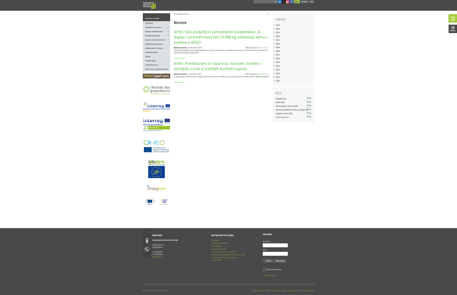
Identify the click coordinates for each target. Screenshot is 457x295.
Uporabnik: (266, 241)
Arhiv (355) (280, 102)
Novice (187, 14)
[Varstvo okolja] (149, 4)
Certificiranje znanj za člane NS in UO (224, 257)
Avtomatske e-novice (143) (287, 106)
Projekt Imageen (150, 61)
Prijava (268, 261)
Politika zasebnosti (272, 291)
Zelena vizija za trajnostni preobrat (156, 69)
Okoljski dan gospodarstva (153, 44)
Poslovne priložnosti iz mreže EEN (223, 252)
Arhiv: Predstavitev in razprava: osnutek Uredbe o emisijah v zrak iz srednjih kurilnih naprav (217, 66)
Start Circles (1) (282, 117)
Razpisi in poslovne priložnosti (155, 40)
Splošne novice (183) (284, 113)
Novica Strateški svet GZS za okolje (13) (292, 110)
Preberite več (179, 58)
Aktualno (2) (281, 98)
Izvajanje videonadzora (289, 291)
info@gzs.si (158, 257)
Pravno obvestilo (257, 291)
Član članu (214, 240)
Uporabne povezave (218, 249)
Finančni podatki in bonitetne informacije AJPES (228, 255)
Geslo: (265, 250)
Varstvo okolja (152, 18)
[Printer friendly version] (268, 14)
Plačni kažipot (216, 246)
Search (276, 1)
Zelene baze (149, 23)
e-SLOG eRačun (216, 260)
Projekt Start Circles (151, 65)
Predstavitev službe (151, 52)
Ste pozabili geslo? (269, 275)
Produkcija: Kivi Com (307, 291)
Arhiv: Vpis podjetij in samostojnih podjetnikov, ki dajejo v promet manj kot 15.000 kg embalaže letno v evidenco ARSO (221, 37)
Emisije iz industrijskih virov (154, 32)
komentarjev (263, 47)
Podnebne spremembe (152, 36)
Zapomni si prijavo (274, 269)
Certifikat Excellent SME (219, 243)
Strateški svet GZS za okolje (154, 48)
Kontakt (147, 57)
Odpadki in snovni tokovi (153, 27)
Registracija (280, 261)
